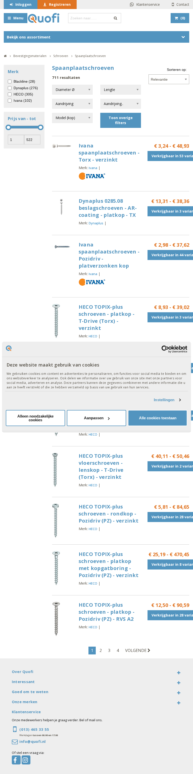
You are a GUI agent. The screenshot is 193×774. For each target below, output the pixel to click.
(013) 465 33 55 (34, 729)
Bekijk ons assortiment (29, 36)
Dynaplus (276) (26, 88)
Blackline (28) (24, 81)
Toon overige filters (121, 120)
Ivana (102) (23, 100)
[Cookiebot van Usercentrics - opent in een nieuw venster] (165, 349)
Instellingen (164, 400)
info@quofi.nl (32, 741)
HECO (93, 336)
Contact (182, 4)
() (182, 18)
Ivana (93, 168)
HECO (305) (23, 94)
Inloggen (23, 4)
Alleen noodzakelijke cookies (35, 418)
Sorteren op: (177, 70)
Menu (18, 18)
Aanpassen (94, 418)
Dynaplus (96, 223)
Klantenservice (148, 4)
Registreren (60, 4)
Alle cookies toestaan (157, 418)
